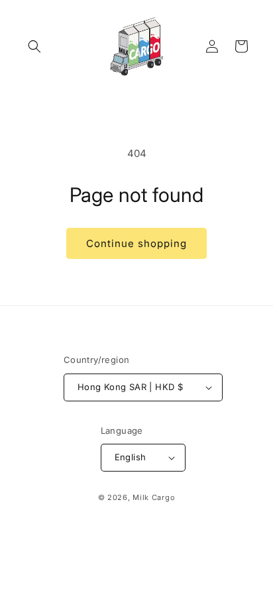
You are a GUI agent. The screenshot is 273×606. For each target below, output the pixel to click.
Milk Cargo (154, 497)
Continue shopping (136, 243)
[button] (34, 46)
